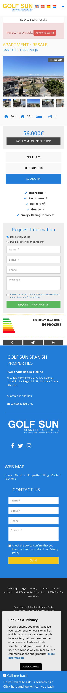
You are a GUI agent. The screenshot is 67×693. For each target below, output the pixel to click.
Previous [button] (4, 76)
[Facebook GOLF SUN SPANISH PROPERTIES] (14, 446)
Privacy (33, 588)
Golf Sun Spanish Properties (30, 592)
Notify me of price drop (33, 141)
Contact (56, 475)
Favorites (10, 479)
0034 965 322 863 (20, 396)
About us (20, 475)
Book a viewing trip (20, 236)
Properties (34, 475)
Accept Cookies (30, 666)
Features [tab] (33, 157)
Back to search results (33, 19)
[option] (33, 76)
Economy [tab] (33, 178)
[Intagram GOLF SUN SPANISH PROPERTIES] (30, 446)
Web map (12, 588)
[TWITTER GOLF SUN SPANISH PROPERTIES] (22, 446)
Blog (46, 475)
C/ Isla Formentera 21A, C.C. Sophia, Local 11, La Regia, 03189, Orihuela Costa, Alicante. (33, 381)
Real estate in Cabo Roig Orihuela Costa (33, 607)
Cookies (44, 588)
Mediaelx (8, 592)
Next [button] (63, 76)
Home (8, 475)
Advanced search (45, 32)
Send (33, 560)
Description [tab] (33, 168)
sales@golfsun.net (21, 403)
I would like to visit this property (27, 241)
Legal (23, 588)
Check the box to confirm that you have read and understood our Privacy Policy (34, 296)
